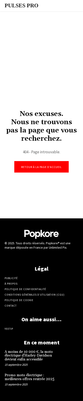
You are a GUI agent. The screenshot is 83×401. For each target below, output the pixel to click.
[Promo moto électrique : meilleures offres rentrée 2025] (71, 380)
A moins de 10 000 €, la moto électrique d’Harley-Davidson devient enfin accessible (29, 356)
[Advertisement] (41, 59)
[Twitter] (41, 256)
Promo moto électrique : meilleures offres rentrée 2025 (29, 377)
